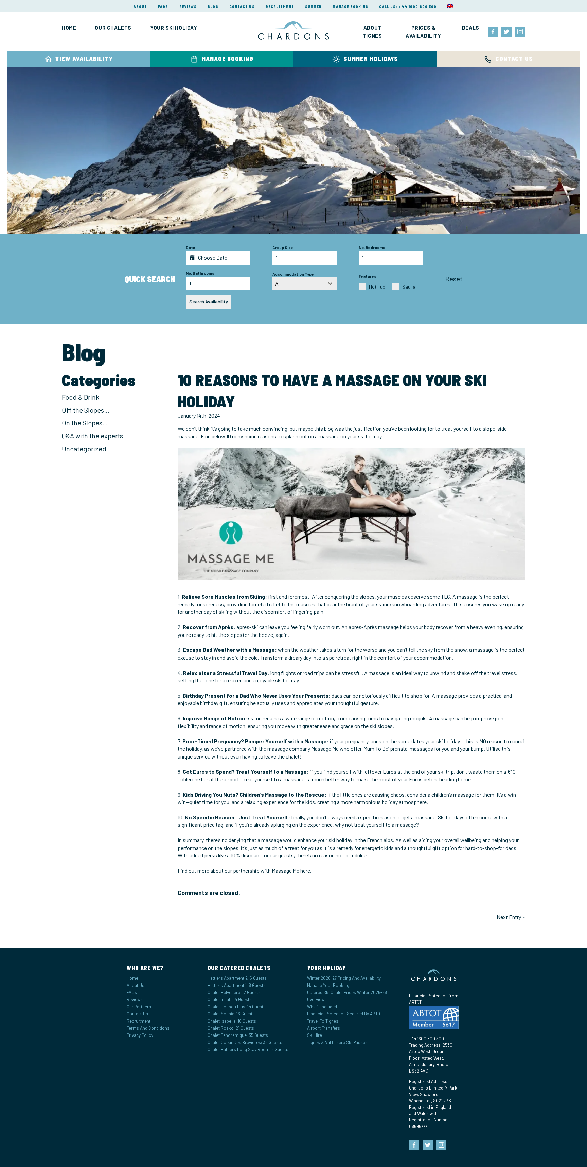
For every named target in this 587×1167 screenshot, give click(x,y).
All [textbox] (278, 283)
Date (190, 247)
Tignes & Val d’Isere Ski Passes (337, 1042)
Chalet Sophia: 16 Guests (231, 1013)
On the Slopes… (85, 423)
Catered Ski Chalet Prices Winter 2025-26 (347, 992)
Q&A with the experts (92, 436)
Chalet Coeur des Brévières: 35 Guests (245, 1042)
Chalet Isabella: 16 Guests (232, 1021)
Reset (453, 279)
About (140, 6)
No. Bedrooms (372, 247)
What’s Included (322, 1006)
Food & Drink (80, 397)
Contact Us (242, 6)
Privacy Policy (140, 1035)
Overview (315, 999)
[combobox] (304, 283)
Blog (213, 6)
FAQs (163, 6)
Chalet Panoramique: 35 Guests (238, 1035)
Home (69, 27)
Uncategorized (84, 449)
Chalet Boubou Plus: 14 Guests (237, 1006)
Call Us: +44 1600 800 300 (408, 6)
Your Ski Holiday (173, 27)
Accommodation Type (293, 274)
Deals (470, 27)
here (305, 870)
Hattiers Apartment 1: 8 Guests (237, 985)
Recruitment (280, 6)
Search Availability (208, 301)
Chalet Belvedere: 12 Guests (234, 992)
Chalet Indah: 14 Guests (230, 999)
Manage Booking (350, 6)
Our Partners (139, 1006)
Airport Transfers (323, 1028)
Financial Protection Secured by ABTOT (345, 1013)
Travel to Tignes (322, 1021)
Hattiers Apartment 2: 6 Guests (237, 977)
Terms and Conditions (148, 1028)
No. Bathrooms (200, 273)
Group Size (282, 247)
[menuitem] (450, 6)
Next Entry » (511, 916)
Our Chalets (113, 27)
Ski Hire (314, 1035)
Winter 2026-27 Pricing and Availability (344, 977)
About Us (135, 985)
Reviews (188, 6)
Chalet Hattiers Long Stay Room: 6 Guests (248, 1049)
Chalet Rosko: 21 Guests (231, 1028)
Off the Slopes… (85, 410)
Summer (313, 6)
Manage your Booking (328, 985)
